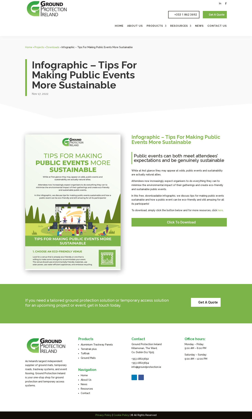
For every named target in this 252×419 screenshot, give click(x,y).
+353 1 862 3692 (185, 14)
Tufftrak (85, 353)
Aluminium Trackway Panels (97, 344)
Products (155, 26)
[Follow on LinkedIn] (134, 377)
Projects (39, 47)
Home (119, 26)
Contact (85, 393)
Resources (179, 26)
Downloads (52, 47)
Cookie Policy (121, 415)
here (220, 210)
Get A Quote (216, 14)
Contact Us (217, 26)
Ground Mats (88, 358)
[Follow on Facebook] (141, 377)
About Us (135, 26)
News (199, 26)
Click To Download (181, 222)
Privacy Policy (103, 415)
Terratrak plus (89, 349)
